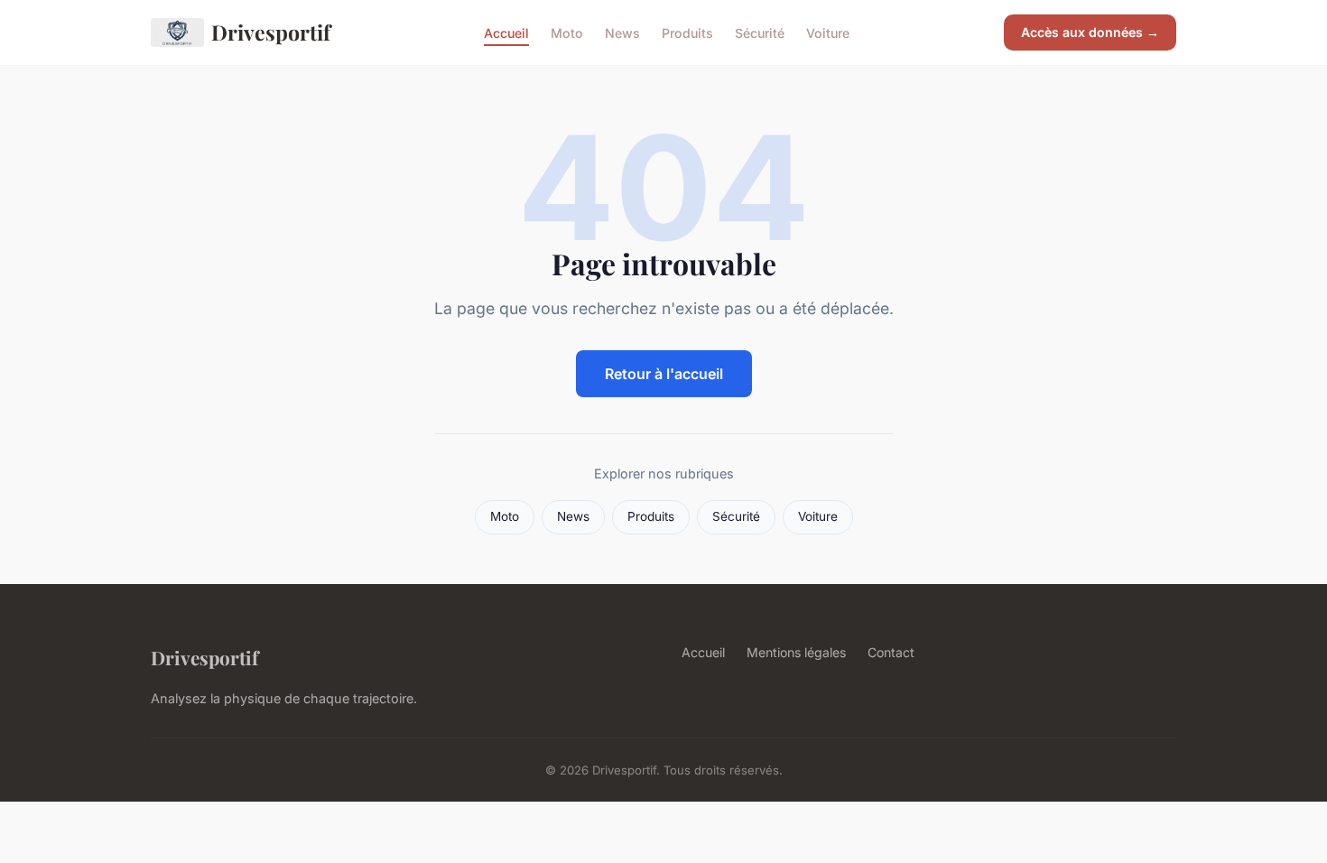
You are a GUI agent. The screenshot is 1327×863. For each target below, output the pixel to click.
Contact (891, 652)
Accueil (506, 32)
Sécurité (759, 32)
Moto (567, 32)
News (622, 32)
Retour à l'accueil (664, 374)
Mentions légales (796, 652)
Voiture (827, 32)
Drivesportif (270, 32)
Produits (687, 32)
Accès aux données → (1090, 32)
